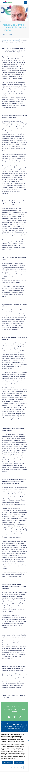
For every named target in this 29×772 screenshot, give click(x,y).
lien (12, 697)
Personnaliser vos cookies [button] (12, 767)
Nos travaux (5, 40)
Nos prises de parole (14, 40)
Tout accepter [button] (7, 762)
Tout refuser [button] (19, 762)
